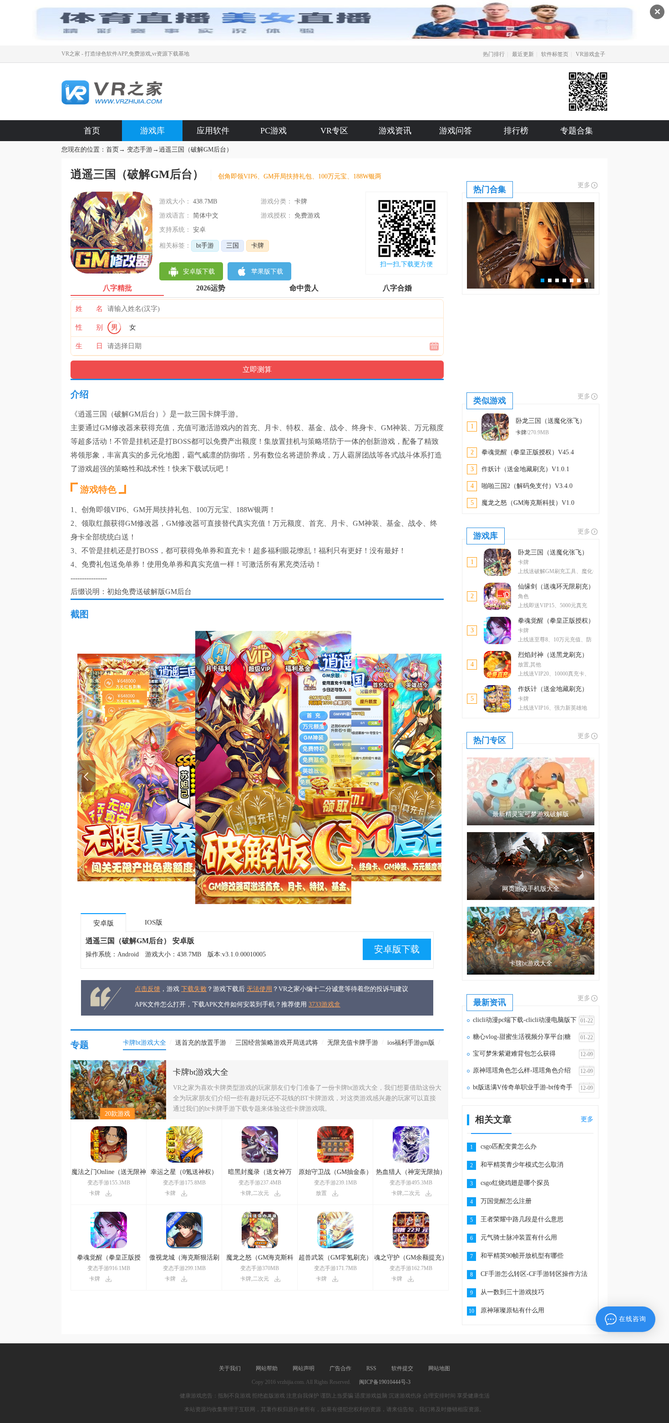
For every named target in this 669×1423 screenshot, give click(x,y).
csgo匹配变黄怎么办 (509, 1146)
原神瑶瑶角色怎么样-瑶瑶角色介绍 (522, 1070)
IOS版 (153, 922)
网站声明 (303, 1368)
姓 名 (89, 308)
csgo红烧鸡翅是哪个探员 (515, 1182)
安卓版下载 (397, 949)
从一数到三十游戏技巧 (512, 1292)
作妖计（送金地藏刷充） (553, 689)
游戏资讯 (395, 130)
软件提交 (402, 1368)
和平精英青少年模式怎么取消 (522, 1164)
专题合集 (576, 130)
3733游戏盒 (324, 1004)
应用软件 (213, 130)
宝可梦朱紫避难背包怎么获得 (514, 1053)
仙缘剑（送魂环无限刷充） (556, 586)
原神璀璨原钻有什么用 (512, 1310)
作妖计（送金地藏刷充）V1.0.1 (525, 469)
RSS (371, 1368)
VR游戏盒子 (590, 54)
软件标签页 (554, 54)
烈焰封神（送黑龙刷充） (553, 654)
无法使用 (259, 989)
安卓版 (103, 923)
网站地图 (439, 1368)
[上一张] (168, 767)
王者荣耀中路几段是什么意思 (522, 1219)
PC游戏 (273, 130)
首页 (92, 130)
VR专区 (334, 130)
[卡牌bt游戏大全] (118, 1063)
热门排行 (494, 54)
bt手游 (205, 245)
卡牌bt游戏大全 (200, 1072)
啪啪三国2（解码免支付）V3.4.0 (527, 486)
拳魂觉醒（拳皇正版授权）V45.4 (527, 452)
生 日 (89, 346)
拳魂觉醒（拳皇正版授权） (556, 620)
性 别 (89, 327)
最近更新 (523, 54)
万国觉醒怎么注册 (506, 1201)
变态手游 (139, 149)
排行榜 (516, 130)
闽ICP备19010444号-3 (385, 1382)
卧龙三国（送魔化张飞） (553, 552)
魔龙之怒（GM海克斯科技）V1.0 (527, 502)
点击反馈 (147, 989)
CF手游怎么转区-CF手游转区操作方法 (534, 1274)
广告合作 (340, 1368)
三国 (232, 245)
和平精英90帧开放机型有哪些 (522, 1255)
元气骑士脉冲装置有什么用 (519, 1237)
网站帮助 (267, 1368)
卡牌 (257, 245)
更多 (584, 185)
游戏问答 (455, 130)
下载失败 (194, 989)
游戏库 (152, 130)
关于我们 (230, 1368)
